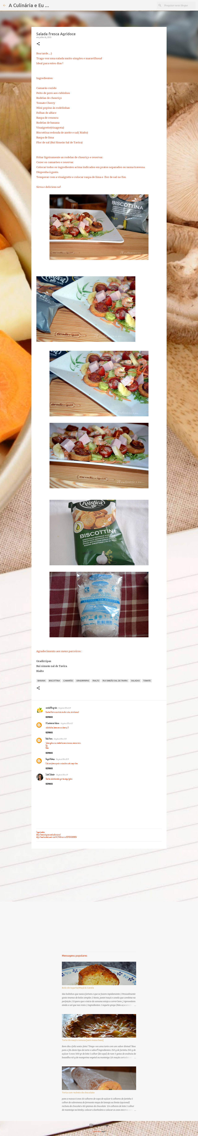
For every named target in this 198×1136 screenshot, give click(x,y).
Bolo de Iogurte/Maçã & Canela (78, 988)
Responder (49, 717)
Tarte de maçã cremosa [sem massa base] (82, 1040)
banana (41, 681)
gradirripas (82, 681)
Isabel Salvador (50, 775)
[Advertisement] (99, 875)
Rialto (40, 671)
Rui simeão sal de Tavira (51, 666)
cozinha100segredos (51, 708)
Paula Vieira (49, 739)
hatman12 (103, 1131)
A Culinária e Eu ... (29, 5)
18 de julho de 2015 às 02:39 (62, 759)
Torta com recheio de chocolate (78, 1092)
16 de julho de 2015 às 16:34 (64, 708)
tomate (147, 681)
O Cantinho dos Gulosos (52, 723)
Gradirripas (43, 661)
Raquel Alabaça (50, 759)
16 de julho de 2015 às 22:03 (60, 739)
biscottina (54, 681)
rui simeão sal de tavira (115, 681)
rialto (96, 681)
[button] (38, 44)
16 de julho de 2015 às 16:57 (66, 724)
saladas (135, 681)
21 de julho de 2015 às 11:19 (62, 775)
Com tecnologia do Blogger (101, 1125)
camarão (68, 681)
